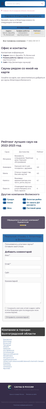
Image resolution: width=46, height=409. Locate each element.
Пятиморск (7, 367)
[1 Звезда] (35, 33)
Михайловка (8, 356)
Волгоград (7, 341)
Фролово (6, 368)
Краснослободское (10, 354)
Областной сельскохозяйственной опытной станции (23, 361)
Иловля (6, 347)
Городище (7, 345)
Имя (7, 255)
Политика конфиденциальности (23, 405)
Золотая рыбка (34, 199)
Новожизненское (10, 359)
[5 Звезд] (40, 33)
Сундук (10, 199)
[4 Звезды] (39, 33)
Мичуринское (8, 358)
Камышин (7, 349)
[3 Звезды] (37, 33)
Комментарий (11, 281)
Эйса (9, 208)
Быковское (7, 340)
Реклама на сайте (31, 394)
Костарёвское (8, 350)
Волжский (7, 343)
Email (8, 264)
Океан (10, 203)
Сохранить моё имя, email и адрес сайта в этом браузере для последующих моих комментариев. (22, 310)
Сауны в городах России (17, 394)
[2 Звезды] (36, 33)
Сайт (7, 273)
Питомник (7, 365)
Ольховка (6, 363)
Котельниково (8, 352)
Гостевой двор (34, 208)
